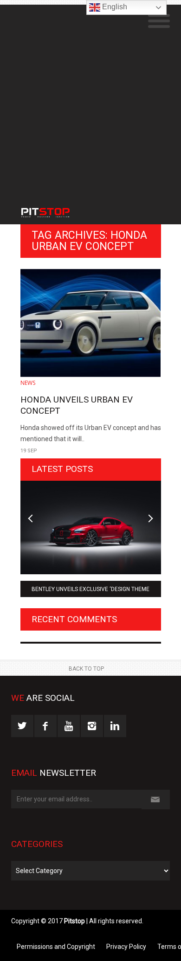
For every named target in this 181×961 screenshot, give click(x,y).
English (113, 7)
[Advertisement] (90, 95)
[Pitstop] (55, 208)
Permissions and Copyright (56, 946)
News (28, 383)
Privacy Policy (126, 946)
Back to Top (86, 668)
